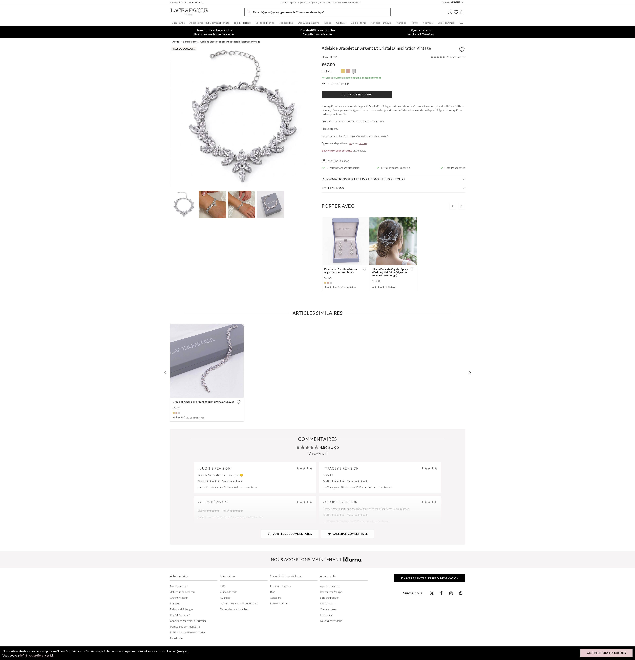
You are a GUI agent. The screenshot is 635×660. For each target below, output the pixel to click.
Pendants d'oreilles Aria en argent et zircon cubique (340, 270)
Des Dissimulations (308, 22)
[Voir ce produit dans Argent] (354, 71)
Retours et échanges (181, 609)
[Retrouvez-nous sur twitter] (432, 593)
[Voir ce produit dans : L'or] (325, 283)
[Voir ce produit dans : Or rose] (328, 283)
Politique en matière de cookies (187, 632)
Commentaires (328, 609)
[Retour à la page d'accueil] (195, 12)
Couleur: (326, 70)
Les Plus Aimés (446, 22)
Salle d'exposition (329, 597)
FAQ (222, 586)
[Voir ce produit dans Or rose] (348, 71)
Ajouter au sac (359, 94)
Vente (414, 22)
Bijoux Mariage (242, 22)
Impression (326, 614)
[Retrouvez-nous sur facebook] (441, 593)
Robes (327, 22)
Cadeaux (341, 22)
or (350, 143)
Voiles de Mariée (264, 22)
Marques (401, 22)
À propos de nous (329, 586)
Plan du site (176, 638)
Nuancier (225, 597)
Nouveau (428, 22)
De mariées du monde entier (317, 32)
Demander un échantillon (234, 609)
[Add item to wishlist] (462, 49)
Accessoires (286, 22)
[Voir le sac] (462, 12)
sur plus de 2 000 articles (421, 32)
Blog (272, 591)
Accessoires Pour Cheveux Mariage (209, 22)
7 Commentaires (455, 56)
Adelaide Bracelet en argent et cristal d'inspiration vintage (230, 41)
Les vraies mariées (280, 586)
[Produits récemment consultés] (450, 12)
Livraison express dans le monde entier (214, 32)
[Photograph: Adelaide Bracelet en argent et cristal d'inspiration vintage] (242, 117)
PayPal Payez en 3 (180, 614)
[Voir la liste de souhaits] (456, 12)
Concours (275, 597)
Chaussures (178, 22)
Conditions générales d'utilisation (188, 620)
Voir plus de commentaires (292, 533)
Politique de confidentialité (185, 626)
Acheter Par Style (381, 22)
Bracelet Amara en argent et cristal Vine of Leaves (203, 401)
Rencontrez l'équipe (331, 591)
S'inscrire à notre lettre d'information (430, 578)
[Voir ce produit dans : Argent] (331, 283)
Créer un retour (179, 597)
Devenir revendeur (331, 620)
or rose (363, 143)
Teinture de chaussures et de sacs (239, 603)
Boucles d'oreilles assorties (337, 150)
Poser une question (337, 160)
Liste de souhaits (279, 603)
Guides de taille (228, 591)
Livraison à (451, 2)
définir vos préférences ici (36, 655)
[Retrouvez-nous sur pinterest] (461, 593)
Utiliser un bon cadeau (182, 591)
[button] (176, 117)
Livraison (175, 603)
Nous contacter (179, 586)
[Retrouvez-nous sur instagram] (451, 593)
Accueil (176, 41)
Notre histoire (328, 603)
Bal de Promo (358, 22)
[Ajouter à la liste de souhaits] (364, 269)
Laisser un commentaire (350, 533)
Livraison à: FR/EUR (337, 84)
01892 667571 (195, 2)
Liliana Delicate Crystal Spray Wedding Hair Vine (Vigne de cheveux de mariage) (390, 272)
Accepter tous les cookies (606, 652)
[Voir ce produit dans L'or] (343, 71)
